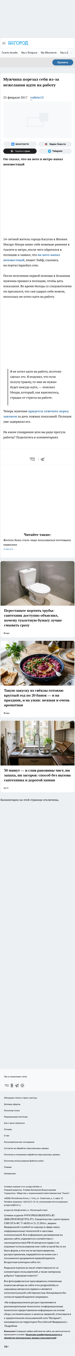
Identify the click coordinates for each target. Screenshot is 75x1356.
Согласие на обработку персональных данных (26, 1148)
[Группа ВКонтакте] (20, 144)
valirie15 (37, 97)
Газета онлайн (10, 52)
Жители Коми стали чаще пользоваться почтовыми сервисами (37, 544)
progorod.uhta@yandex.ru (17, 1210)
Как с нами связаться (14, 1123)
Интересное (10, 1173)
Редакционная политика (16, 1116)
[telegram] (43, 459)
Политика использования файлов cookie (24, 1160)
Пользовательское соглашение (19, 1142)
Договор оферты (12, 1104)
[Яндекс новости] (55, 144)
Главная (8, 1167)
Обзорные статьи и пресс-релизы (20, 1097)
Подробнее (11, 1325)
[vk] (33, 459)
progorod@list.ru (12, 1205)
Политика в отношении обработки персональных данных (32, 1154)
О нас (6, 1135)
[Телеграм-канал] (55, 151)
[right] (71, 52)
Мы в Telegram (29, 52)
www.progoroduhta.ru (31, 1186)
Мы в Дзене (66, 52)
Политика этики (12, 1110)
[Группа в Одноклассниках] (11, 1085)
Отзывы (8, 1129)
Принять (62, 62)
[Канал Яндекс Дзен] (20, 151)
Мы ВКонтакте (49, 52)
